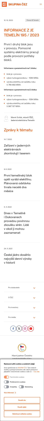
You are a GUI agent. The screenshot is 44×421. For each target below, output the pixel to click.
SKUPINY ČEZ (22, 368)
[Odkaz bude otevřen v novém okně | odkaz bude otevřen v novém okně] (13, 329)
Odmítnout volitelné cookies (22, 414)
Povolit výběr (22, 407)
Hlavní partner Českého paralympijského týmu (22, 357)
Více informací (9, 393)
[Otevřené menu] (40, 4)
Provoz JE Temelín (33, 20)
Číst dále (36, 372)
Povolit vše (22, 400)
